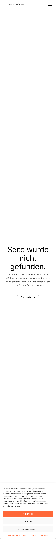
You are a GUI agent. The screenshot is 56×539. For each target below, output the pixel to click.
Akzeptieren (28, 514)
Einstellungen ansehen (28, 529)
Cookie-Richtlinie (13, 535)
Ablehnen (28, 521)
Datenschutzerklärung (30, 535)
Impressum (44, 535)
